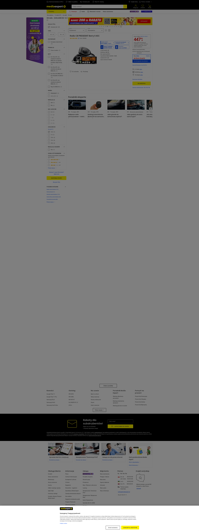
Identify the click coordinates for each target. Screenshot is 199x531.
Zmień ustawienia (112, 527)
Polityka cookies (63, 523)
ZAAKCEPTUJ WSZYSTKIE (130, 527)
